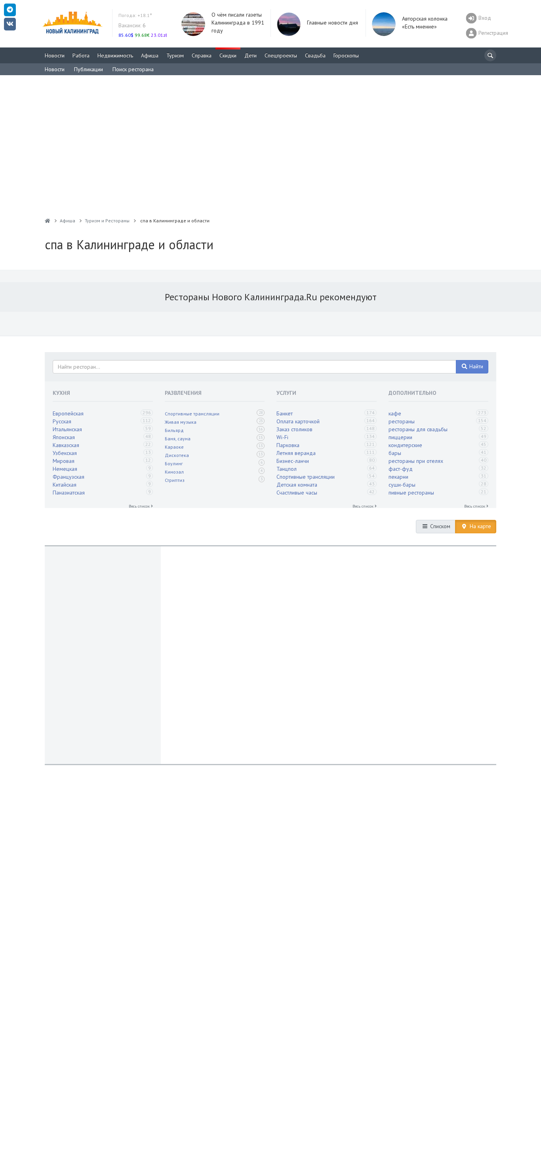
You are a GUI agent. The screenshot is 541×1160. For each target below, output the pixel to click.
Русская (62, 421)
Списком (439, 526)
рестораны (402, 421)
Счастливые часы (296, 492)
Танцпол (286, 468)
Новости (55, 55)
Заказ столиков (294, 429)
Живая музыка (180, 422)
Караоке (174, 447)
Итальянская (67, 429)
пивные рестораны (411, 492)
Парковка (287, 445)
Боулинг (174, 463)
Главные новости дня (332, 22)
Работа (81, 55)
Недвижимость (115, 55)
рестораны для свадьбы (418, 429)
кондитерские (405, 445)
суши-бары (402, 484)
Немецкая (65, 468)
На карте (479, 526)
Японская (64, 437)
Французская (68, 476)
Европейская (68, 413)
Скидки (227, 55)
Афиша (149, 55)
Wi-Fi (282, 437)
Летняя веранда (296, 453)
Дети (250, 55)
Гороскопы (346, 55)
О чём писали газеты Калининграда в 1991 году (237, 22)
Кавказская (66, 445)
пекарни (398, 476)
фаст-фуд (401, 468)
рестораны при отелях (416, 460)
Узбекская (65, 453)
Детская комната (296, 484)
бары (395, 453)
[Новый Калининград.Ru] (47, 221)
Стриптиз (175, 480)
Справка (201, 55)
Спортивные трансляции (192, 414)
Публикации (88, 69)
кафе (395, 413)
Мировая (63, 460)
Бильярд (174, 430)
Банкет (284, 413)
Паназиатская (69, 492)
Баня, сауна (177, 439)
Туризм (175, 55)
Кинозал (174, 472)
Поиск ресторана (133, 69)
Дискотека (177, 455)
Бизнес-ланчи (292, 460)
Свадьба (315, 55)
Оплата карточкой (298, 421)
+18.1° (135, 15)
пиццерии (400, 437)
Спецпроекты (281, 55)
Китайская (64, 484)
